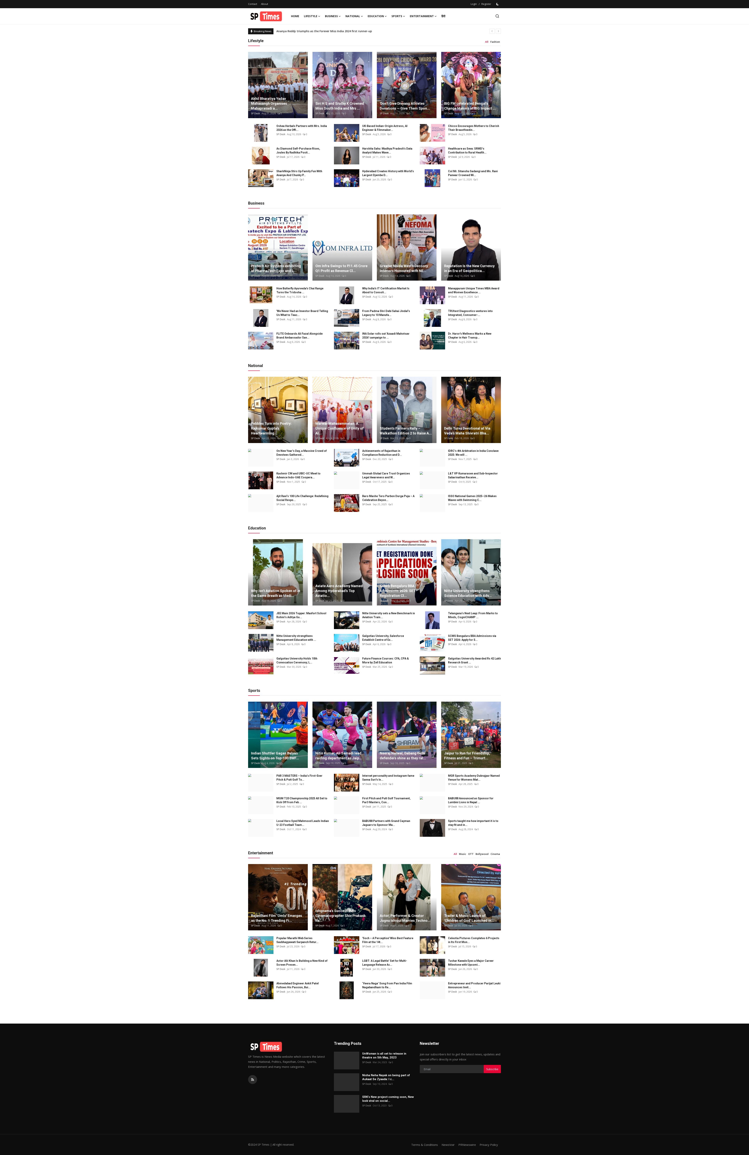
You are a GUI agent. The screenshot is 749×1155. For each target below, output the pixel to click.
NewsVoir (448, 1145)
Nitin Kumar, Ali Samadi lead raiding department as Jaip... (338, 755)
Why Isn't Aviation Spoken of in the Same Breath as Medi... (275, 593)
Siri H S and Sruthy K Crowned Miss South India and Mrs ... (339, 105)
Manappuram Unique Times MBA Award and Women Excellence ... (473, 290)
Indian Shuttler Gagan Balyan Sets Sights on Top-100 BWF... (275, 755)
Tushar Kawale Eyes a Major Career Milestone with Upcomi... (471, 962)
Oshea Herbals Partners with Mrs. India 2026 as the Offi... (301, 127)
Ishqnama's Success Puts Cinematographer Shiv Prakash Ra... (340, 916)
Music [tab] (462, 854)
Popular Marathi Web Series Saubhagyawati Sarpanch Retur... (297, 940)
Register (486, 4)
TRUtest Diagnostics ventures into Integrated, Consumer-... (470, 312)
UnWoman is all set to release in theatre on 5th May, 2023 (384, 1055)
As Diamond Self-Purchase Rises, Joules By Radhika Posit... (298, 150)
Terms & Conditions (424, 1145)
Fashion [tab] (495, 41)
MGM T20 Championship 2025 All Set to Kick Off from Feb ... (301, 800)
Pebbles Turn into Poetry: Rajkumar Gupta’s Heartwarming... (271, 428)
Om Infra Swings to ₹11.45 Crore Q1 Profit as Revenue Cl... (341, 268)
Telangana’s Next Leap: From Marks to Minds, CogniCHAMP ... (473, 615)
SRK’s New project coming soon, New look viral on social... (388, 1099)
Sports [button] (396, 16)
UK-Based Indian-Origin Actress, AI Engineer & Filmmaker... (384, 127)
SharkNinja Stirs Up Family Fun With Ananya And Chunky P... (299, 173)
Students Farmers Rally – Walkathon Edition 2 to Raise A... (406, 430)
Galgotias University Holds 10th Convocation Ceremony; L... (296, 660)
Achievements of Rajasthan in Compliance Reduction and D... (382, 452)
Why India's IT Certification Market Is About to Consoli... (385, 290)
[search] (497, 16)
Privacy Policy (489, 1145)
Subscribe (492, 1069)
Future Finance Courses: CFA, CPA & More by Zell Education (385, 660)
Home (295, 16)
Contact (252, 4)
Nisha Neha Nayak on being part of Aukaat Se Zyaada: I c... (386, 1077)
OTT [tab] (471, 854)
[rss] (252, 1079)
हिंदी (443, 16)
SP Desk (255, 113)
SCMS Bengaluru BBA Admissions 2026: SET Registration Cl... (398, 591)
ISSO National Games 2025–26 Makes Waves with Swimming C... (472, 498)
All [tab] (486, 41)
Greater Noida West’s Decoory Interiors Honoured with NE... (404, 268)
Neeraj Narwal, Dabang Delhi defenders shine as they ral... (403, 755)
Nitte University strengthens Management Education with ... (296, 637)
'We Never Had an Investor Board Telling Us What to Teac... (302, 312)
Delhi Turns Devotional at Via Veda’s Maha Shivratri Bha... (467, 430)
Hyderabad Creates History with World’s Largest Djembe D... (388, 173)
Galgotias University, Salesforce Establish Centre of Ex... (383, 637)
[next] (498, 31)
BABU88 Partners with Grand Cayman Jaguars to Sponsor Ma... (386, 822)
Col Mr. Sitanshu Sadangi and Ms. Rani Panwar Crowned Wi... (473, 173)
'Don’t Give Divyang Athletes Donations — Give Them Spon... (405, 105)
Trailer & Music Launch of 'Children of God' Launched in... (469, 918)
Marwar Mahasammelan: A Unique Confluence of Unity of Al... (339, 428)
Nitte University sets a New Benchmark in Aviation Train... (388, 615)
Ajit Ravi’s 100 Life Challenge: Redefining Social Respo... (302, 498)
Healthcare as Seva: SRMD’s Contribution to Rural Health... (467, 150)
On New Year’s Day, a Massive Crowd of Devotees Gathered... (301, 452)
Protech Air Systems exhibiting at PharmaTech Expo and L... (276, 268)
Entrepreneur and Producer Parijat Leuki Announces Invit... (474, 985)
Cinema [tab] (495, 854)
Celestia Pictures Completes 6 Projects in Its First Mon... (473, 940)
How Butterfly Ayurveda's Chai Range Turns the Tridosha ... (299, 290)
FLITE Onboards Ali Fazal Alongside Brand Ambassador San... (299, 335)
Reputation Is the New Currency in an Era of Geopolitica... (469, 268)
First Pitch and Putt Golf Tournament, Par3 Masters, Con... (386, 800)
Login (474, 4)
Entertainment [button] (422, 16)
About (264, 4)
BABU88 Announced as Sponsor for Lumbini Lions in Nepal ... (470, 800)
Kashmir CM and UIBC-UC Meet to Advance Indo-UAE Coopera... (298, 475)
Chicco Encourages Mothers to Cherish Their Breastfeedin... (473, 127)
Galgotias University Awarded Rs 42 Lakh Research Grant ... (474, 660)
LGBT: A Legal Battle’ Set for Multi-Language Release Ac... (384, 962)
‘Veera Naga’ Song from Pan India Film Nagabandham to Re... (387, 985)
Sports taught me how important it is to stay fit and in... (473, 822)
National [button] (352, 16)
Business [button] (331, 16)
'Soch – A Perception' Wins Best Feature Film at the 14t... (387, 940)
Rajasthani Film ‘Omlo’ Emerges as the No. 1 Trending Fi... (276, 918)
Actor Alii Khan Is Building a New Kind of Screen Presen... (301, 962)
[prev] (492, 31)
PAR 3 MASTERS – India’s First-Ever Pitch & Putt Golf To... (299, 777)
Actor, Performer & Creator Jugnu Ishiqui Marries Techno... (405, 918)
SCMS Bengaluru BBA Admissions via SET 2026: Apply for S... (472, 637)
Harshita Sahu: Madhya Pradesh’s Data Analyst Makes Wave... (387, 150)
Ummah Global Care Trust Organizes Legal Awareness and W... (386, 475)
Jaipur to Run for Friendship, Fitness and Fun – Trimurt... (467, 755)
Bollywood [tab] (482, 854)
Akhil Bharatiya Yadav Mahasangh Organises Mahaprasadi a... (269, 103)
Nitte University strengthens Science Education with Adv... (468, 593)
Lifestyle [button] (310, 16)
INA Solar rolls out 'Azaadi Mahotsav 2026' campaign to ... (385, 335)
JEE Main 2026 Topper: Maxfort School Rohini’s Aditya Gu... (301, 615)
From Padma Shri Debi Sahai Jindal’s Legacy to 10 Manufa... (386, 312)
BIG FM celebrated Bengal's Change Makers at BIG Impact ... (470, 105)
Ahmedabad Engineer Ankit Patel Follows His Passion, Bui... (297, 985)
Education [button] (376, 16)
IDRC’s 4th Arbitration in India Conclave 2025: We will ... (473, 452)
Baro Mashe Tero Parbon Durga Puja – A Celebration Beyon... (388, 498)
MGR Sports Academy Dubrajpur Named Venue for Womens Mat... (474, 777)
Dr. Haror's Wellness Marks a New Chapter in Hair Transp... (469, 335)
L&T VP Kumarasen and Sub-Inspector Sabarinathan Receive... (473, 475)
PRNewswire (467, 1145)
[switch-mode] (498, 4)
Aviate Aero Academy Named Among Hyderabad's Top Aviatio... (339, 591)
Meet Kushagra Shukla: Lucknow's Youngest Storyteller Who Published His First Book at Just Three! (343, 31)
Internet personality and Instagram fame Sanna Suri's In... (388, 777)
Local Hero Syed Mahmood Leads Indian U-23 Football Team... (302, 822)
